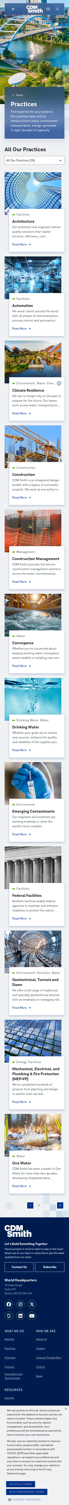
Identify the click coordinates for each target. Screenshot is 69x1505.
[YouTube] (32, 1316)
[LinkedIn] (20, 1316)
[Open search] (57, 9)
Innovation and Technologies (13, 1376)
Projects (9, 1367)
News (39, 1376)
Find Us (40, 1367)
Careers (40, 1348)
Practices (10, 1348)
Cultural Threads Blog (48, 1358)
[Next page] (60, 1205)
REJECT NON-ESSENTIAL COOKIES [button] (26, 1492)
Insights (9, 1398)
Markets (9, 1339)
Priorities (10, 1358)
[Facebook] (9, 1304)
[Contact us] (48, 9)
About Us (41, 1339)
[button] (66, 1408)
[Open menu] (13, 9)
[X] (32, 1304)
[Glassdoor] (9, 1316)
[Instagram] (20, 1304)
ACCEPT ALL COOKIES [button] (20, 1484)
